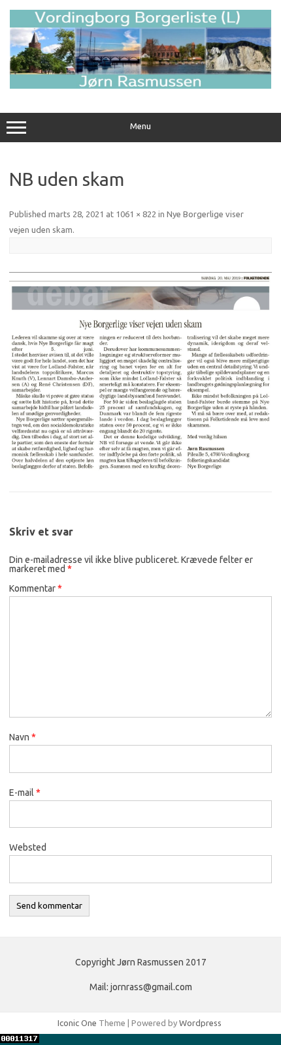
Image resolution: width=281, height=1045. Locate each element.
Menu (140, 126)
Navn (22, 737)
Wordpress (200, 1022)
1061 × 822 (136, 214)
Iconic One (77, 1022)
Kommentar (35, 588)
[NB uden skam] (140, 373)
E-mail (25, 792)
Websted (27, 847)
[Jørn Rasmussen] (140, 85)
